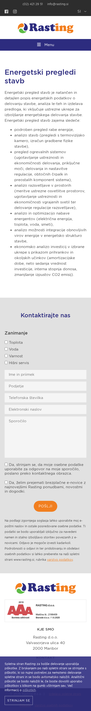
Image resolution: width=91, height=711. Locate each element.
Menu (49, 45)
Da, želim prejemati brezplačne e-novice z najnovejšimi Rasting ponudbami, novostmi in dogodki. (45, 487)
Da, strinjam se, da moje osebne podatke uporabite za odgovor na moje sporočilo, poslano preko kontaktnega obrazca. (44, 469)
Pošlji (45, 506)
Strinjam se (18, 700)
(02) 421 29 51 (33, 4)
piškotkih (29, 690)
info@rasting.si (57, 4)
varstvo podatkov (60, 559)
